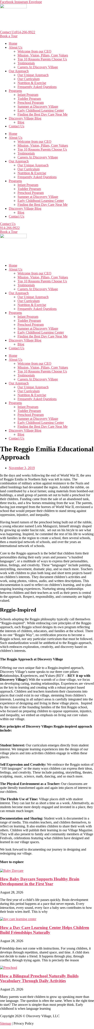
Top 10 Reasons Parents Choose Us (42, 59)
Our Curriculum (28, 79)
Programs (15, 91)
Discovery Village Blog (25, 118)
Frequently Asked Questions (37, 87)
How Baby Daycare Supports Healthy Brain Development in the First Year (39, 881)
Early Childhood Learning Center (40, 110)
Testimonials (26, 63)
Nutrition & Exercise (31, 83)
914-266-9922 (25, 32)
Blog (20, 122)
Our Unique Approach (33, 75)
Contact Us (8, 32)
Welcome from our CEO (34, 51)
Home (13, 43)
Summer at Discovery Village (37, 106)
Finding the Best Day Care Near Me (42, 114)
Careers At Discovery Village (37, 67)
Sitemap (5, 1023)
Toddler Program (29, 98)
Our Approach (19, 71)
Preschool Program (30, 102)
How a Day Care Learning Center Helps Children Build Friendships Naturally (44, 930)
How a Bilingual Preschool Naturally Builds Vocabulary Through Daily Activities (39, 978)
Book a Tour (8, 36)
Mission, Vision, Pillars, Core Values (42, 55)
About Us (15, 47)
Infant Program (27, 95)
